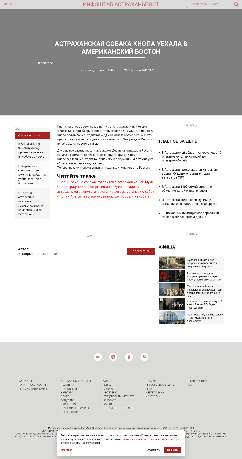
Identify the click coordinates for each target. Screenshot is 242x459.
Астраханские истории (76, 380)
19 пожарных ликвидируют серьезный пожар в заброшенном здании (190, 215)
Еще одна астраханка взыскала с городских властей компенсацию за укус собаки (31, 203)
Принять (172, 450)
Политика (67, 384)
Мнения (108, 388)
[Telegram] (157, 251)
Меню (8, 4)
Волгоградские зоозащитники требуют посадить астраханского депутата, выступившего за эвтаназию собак (105, 189)
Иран (149, 388)
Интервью (110, 392)
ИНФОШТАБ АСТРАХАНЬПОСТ (121, 4)
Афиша (107, 404)
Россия (151, 380)
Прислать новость (206, 4)
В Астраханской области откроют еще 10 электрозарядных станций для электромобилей (192, 156)
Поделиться (141, 251)
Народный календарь (160, 384)
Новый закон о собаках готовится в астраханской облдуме (106, 182)
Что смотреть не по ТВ (118, 408)
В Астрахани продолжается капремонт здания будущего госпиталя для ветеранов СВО (190, 173)
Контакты (25, 380)
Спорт (65, 396)
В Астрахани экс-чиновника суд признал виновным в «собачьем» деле (32, 150)
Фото (106, 380)
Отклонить (153, 450)
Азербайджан (155, 392)
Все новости (69, 412)
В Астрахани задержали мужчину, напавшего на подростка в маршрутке (189, 202)
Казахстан (153, 396)
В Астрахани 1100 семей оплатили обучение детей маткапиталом (187, 188)
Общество (68, 400)
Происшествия (71, 388)
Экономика (69, 404)
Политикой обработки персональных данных (147, 439)
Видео (107, 384)
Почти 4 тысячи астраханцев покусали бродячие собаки (104, 196)
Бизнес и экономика (75, 408)
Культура (67, 392)
